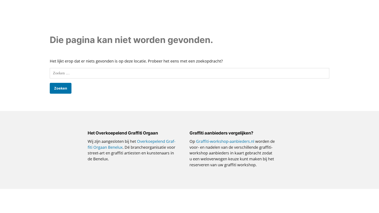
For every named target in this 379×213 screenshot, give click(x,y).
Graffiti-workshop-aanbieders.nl (225, 141)
